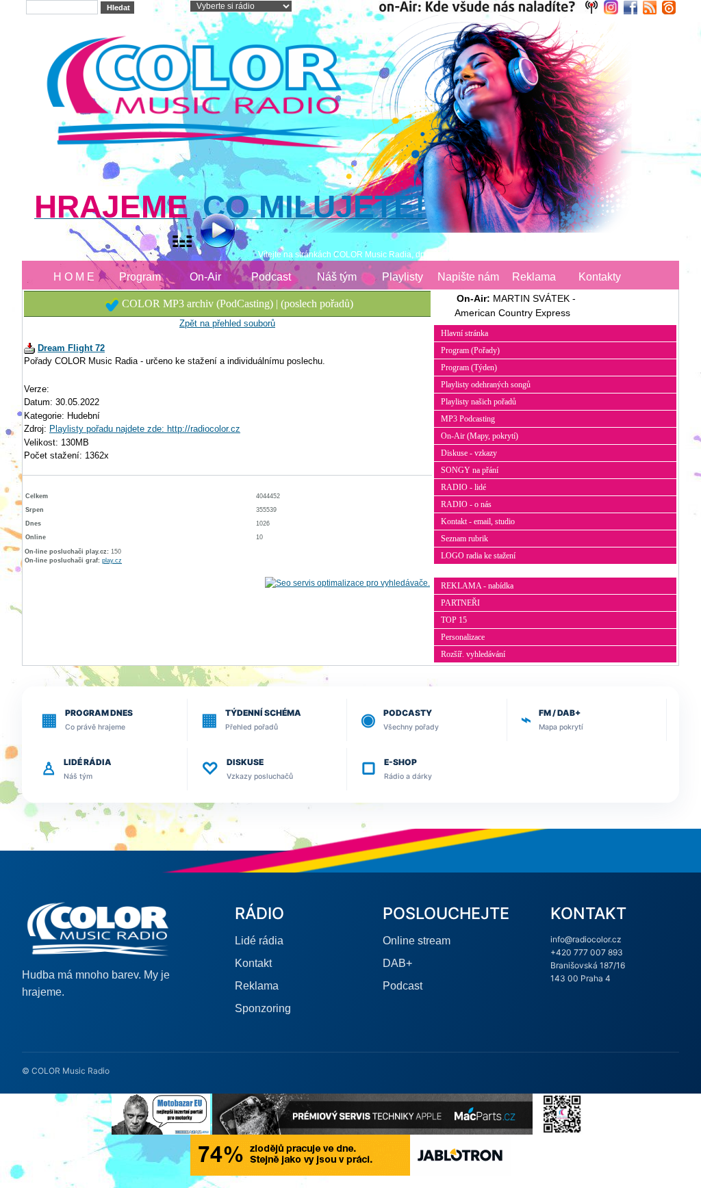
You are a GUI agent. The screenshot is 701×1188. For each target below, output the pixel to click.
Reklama (534, 277)
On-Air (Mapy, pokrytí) (479, 436)
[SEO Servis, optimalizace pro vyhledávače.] (347, 583)
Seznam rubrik (464, 538)
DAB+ (397, 963)
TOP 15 (454, 620)
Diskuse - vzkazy (469, 453)
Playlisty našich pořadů (478, 401)
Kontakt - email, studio (478, 521)
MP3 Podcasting (468, 419)
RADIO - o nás (466, 504)
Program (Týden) (469, 367)
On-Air (205, 277)
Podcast (271, 277)
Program (140, 277)
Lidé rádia (259, 940)
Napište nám (468, 277)
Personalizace (463, 637)
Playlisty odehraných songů (486, 384)
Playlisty (402, 277)
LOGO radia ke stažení (478, 555)
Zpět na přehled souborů (227, 323)
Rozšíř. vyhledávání (473, 654)
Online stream (416, 940)
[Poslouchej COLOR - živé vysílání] (206, 232)
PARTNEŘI (460, 603)
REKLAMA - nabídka (477, 586)
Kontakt (253, 963)
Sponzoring (263, 1008)
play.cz (112, 560)
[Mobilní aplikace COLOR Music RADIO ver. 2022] (562, 1113)
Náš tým (337, 277)
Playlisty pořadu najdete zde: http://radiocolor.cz (144, 429)
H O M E (73, 277)
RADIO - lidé (463, 487)
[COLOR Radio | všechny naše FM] (491, 6)
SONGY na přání (469, 470)
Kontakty (599, 277)
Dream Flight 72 (71, 348)
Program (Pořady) (470, 350)
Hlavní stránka (464, 333)
